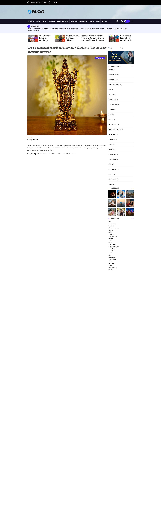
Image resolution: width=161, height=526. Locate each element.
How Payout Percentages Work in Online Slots (126, 39)
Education (111, 99)
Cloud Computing (113, 84)
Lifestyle (31, 21)
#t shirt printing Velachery (76, 28)
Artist (110, 70)
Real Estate (111, 154)
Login (98, 21)
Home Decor (112, 134)
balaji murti (32, 139)
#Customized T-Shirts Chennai (59, 28)
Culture (110, 89)
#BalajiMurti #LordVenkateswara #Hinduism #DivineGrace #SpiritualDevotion (54, 154)
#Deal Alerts (109, 28)
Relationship (83, 21)
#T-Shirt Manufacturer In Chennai (94, 28)
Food (109, 114)
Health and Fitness (62, 21)
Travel (44, 21)
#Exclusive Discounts (34, 31)
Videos (110, 184)
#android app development (41, 28)
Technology (51, 21)
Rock (109, 164)
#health (30, 28)
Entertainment (112, 104)
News (110, 149)
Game (110, 119)
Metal (110, 144)
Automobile (74, 21)
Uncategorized (112, 179)
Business (29, 137)
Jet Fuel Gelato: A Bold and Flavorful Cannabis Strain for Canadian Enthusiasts (92, 38)
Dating (110, 94)
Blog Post (104, 21)
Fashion (38, 21)
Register (91, 21)
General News (112, 124)
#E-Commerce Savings (120, 28)
